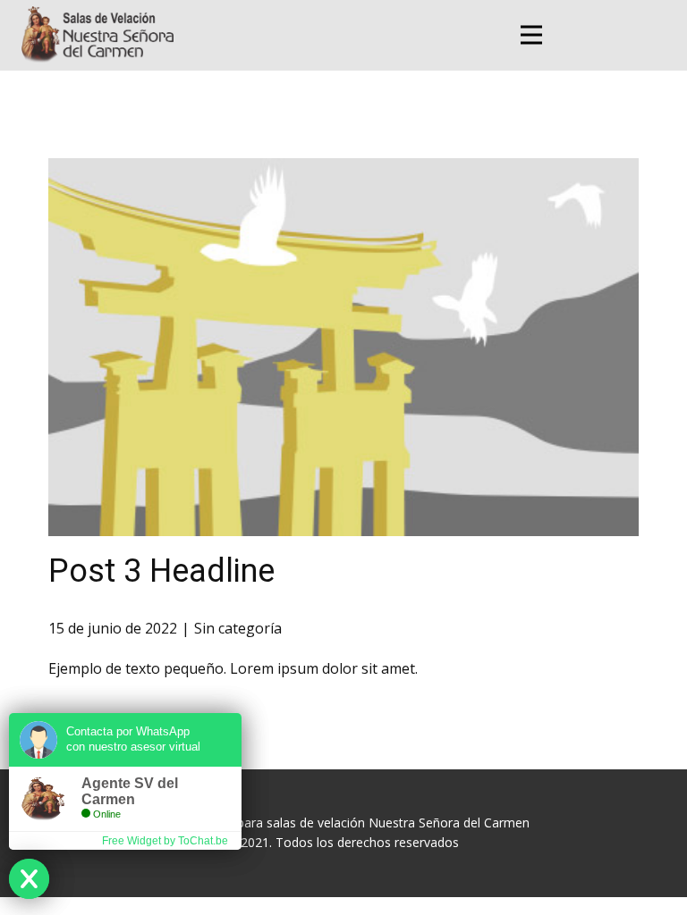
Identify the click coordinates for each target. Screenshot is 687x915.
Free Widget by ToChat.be (165, 841)
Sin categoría (238, 628)
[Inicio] (97, 34)
